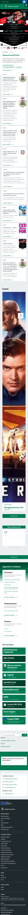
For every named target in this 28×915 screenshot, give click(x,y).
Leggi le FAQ (3, 908)
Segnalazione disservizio (6, 912)
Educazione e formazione (6, 852)
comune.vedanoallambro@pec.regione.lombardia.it (14, 905)
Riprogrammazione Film (14, 507)
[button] (26, 5)
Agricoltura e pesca (5, 837)
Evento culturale (7, 504)
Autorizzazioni (4, 845)
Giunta (2, 903)
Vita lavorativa (4, 867)
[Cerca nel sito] (24, 6)
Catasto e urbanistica (5, 848)
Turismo (2, 865)
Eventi (2, 889)
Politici (2, 825)
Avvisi (2, 879)
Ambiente (3, 839)
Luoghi (2, 887)
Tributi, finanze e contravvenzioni (8, 863)
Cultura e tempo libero (6, 850)
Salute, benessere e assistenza (8, 861)
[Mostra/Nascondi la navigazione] (1, 6)
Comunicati (3, 877)
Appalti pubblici (4, 843)
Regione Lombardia (5, 1)
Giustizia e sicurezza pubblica (7, 854)
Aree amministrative (5, 818)
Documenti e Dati (5, 829)
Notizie (2, 875)
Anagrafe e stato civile (6, 841)
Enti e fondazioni (4, 823)
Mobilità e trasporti (5, 859)
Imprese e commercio (5, 856)
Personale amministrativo (6, 827)
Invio (24, 735)
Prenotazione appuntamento (7, 910)
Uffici (2, 820)
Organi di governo (5, 816)
